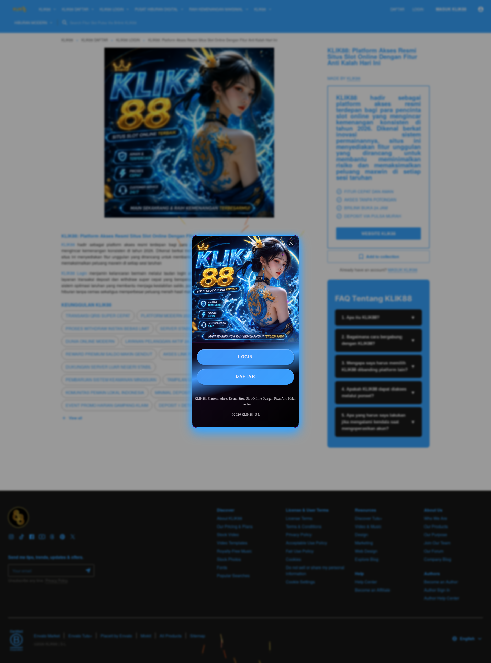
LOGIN (245, 357)
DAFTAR (245, 376)
